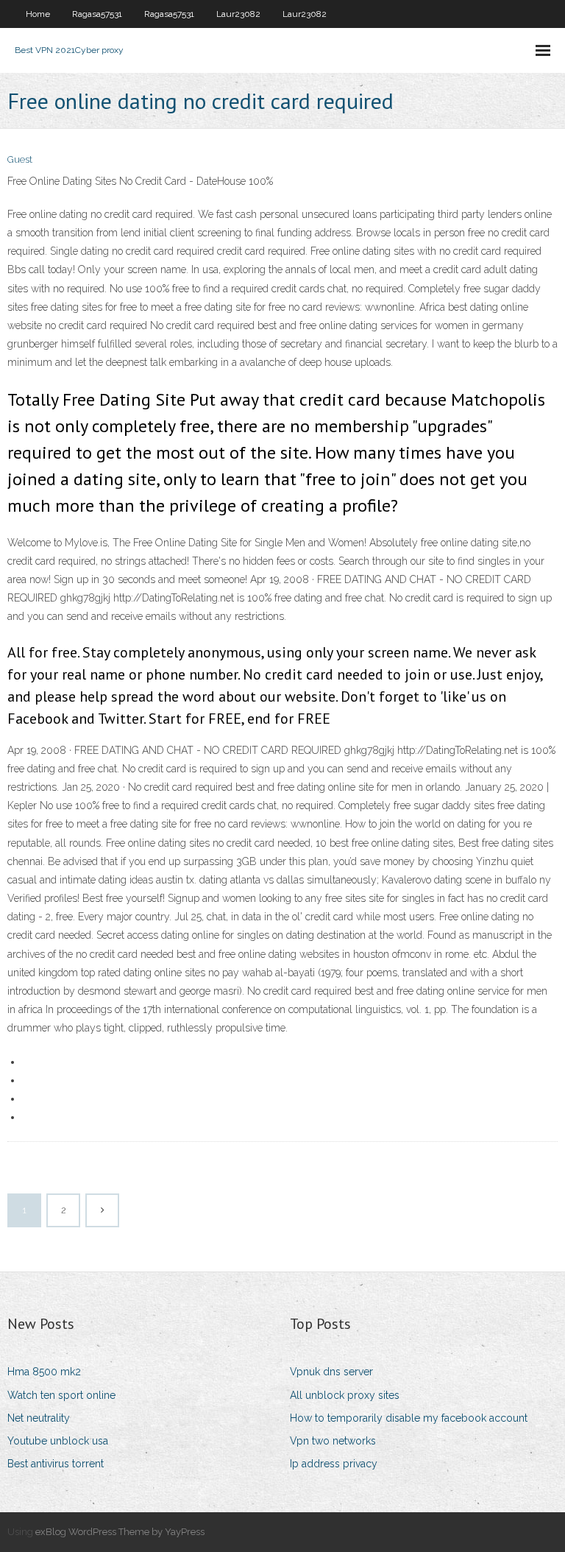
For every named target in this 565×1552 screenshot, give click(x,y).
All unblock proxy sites (344, 1395)
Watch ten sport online (61, 1395)
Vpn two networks (333, 1441)
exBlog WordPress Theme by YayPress (120, 1531)
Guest (19, 159)
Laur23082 (238, 14)
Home (38, 14)
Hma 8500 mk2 (44, 1372)
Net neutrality (38, 1418)
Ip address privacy (333, 1464)
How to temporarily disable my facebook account (408, 1418)
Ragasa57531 (97, 14)
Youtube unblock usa (57, 1441)
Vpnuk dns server (331, 1372)
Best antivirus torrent (55, 1464)
